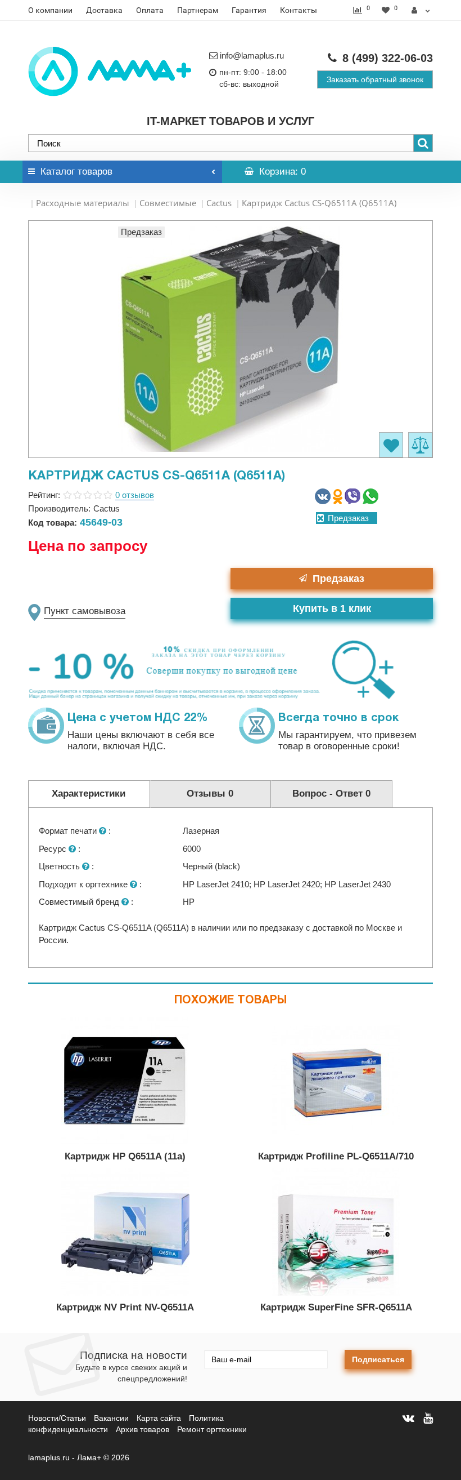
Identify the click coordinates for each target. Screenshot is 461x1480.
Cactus (219, 202)
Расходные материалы (82, 202)
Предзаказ (338, 578)
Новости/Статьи (57, 1418)
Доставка (104, 10)
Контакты (298, 10)
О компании (50, 10)
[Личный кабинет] (421, 10)
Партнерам (197, 10)
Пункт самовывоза (84, 611)
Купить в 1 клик (332, 608)
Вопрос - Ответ (331, 793)
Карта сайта (159, 1418)
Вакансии (111, 1418)
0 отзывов (134, 495)
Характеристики (88, 793)
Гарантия (249, 10)
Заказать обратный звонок (375, 79)
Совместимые (167, 202)
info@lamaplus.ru (252, 55)
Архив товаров (142, 1429)
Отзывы (210, 793)
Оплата (150, 10)
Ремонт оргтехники (212, 1429)
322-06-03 (387, 58)
